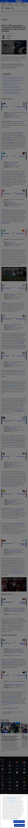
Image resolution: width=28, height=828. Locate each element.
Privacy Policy (12, 801)
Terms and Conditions (11, 798)
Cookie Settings (14, 818)
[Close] (25, 796)
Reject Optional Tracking (19, 821)
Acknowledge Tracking (19, 825)
